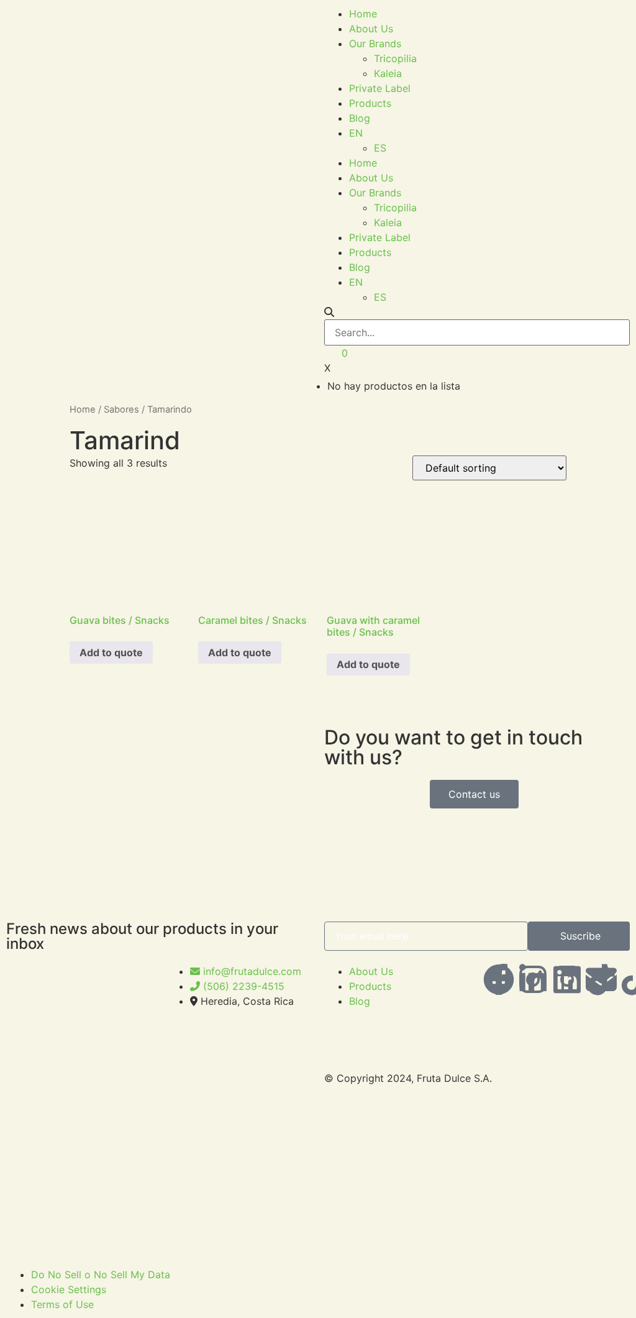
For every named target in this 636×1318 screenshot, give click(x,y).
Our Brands (375, 43)
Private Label (380, 88)
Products (370, 103)
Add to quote (111, 652)
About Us (371, 28)
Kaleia (388, 73)
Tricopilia (395, 58)
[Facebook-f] (498, 979)
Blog (359, 118)
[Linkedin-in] (532, 979)
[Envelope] (601, 979)
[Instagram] (567, 979)
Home (363, 13)
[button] (477, 311)
